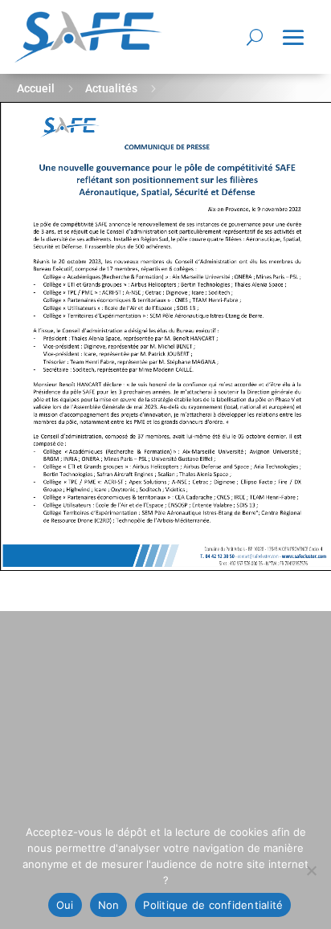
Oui (65, 904)
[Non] (311, 870)
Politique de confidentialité (213, 904)
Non (109, 904)
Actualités (111, 88)
